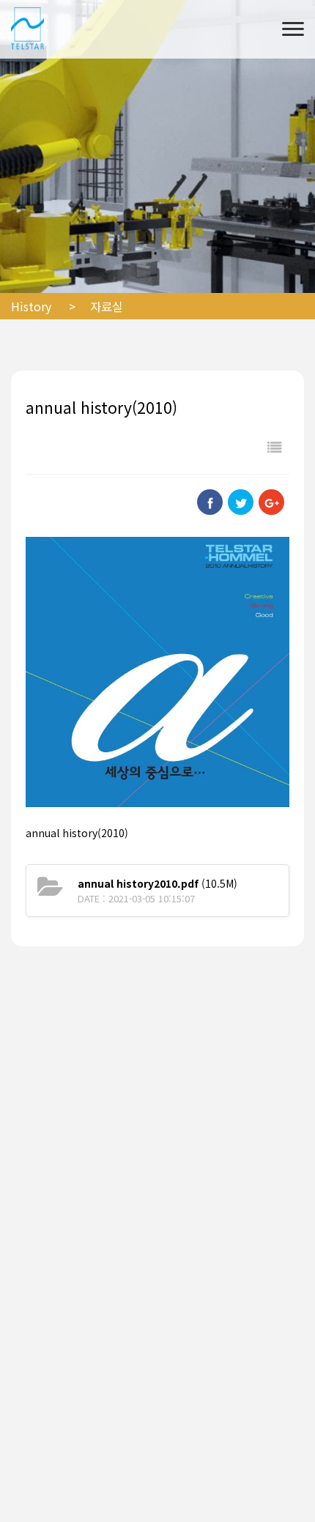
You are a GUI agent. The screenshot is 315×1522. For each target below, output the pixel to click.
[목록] (274, 446)
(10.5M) (157, 883)
